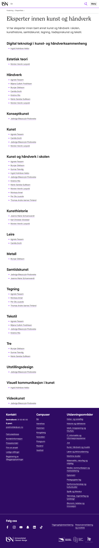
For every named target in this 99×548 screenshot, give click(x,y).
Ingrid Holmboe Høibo (20, 48)
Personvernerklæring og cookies (84, 526)
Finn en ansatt (12, 447)
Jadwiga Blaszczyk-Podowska (23, 118)
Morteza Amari (17, 192)
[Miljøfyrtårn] (65, 540)
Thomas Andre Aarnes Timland (23, 200)
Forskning (10, 11)
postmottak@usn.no (14, 427)
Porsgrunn (40, 441)
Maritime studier (74, 456)
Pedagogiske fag (74, 479)
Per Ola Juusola (17, 196)
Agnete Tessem (17, 80)
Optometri (71, 475)
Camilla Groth (16, 91)
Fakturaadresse (12, 434)
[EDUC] (78, 540)
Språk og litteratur (74, 491)
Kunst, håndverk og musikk (78, 447)
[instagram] (14, 527)
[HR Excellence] (89, 540)
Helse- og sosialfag (75, 419)
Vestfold (39, 450)
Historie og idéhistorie (76, 423)
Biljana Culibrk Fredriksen (21, 83)
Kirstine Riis (15, 95)
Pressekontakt (12, 443)
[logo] (5, 4)
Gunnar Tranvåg (17, 169)
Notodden (40, 437)
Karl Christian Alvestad (20, 220)
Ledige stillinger (12, 452)
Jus (68, 442)
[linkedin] (34, 527)
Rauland (39, 446)
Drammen (40, 428)
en (12, 4)
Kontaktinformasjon (14, 438)
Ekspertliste (19, 11)
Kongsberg (41, 432)
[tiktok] (41, 527)
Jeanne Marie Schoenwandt (23, 216)
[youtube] (21, 527)
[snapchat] (27, 527)
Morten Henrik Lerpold (20, 64)
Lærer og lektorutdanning (77, 451)
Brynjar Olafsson (17, 87)
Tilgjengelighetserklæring (62, 525)
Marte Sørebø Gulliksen (20, 99)
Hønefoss (40, 423)
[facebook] (7, 527)
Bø (37, 419)
